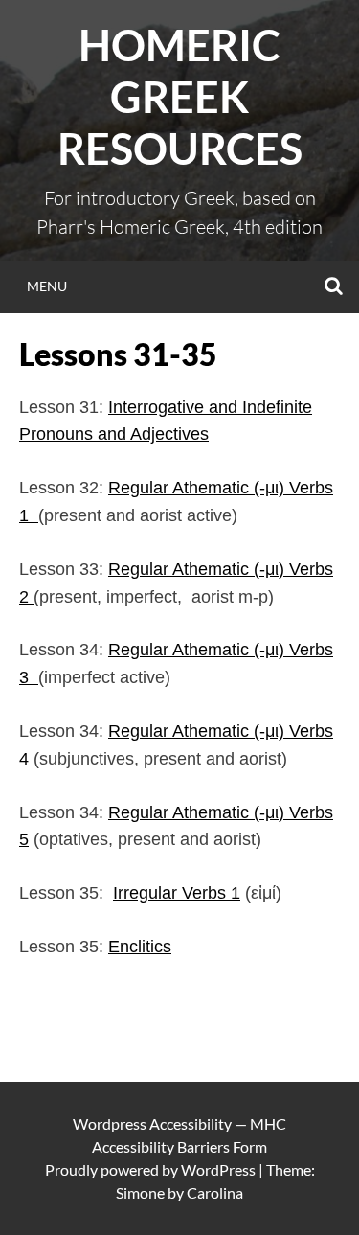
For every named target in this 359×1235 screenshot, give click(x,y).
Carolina (215, 1192)
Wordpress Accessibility (152, 1123)
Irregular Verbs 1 (176, 893)
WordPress (218, 1169)
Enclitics (139, 946)
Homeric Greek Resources (180, 96)
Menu (47, 286)
